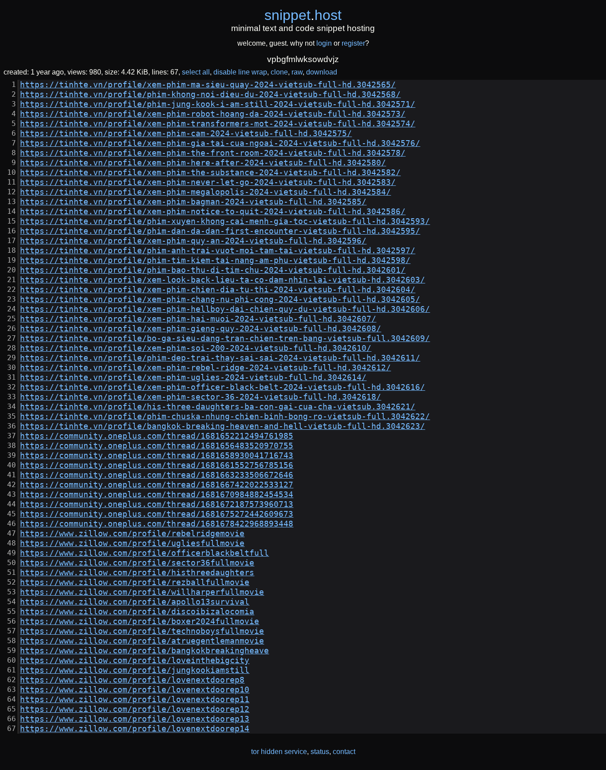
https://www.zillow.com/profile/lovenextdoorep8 (132, 680)
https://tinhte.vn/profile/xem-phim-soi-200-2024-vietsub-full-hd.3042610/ (195, 348)
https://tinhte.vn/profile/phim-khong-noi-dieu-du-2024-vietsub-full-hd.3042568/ (210, 94)
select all (196, 72)
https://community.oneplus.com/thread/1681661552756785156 (156, 465)
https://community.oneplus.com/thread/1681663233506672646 (156, 475)
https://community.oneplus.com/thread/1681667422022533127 (156, 484)
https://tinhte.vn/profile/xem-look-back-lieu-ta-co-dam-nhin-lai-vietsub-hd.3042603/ (222, 279)
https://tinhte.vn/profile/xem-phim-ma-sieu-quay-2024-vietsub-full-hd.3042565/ (208, 84)
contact (344, 751)
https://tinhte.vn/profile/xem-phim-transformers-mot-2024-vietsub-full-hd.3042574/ (217, 123)
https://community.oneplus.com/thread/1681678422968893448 (156, 523)
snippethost (303, 15)
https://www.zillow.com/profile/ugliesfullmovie (132, 543)
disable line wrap (240, 72)
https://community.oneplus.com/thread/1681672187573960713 (156, 504)
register (353, 43)
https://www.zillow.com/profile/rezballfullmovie (134, 582)
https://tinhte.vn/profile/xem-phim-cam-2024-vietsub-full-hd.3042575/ (186, 133)
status (320, 751)
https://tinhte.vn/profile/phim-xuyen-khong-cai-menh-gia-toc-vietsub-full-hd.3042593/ (225, 221)
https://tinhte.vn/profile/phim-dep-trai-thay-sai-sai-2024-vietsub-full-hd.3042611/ (220, 358)
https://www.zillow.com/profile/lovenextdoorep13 (134, 719)
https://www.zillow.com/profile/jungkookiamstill (134, 670)
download (321, 72)
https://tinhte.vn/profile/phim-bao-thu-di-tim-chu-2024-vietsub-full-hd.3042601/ (212, 270)
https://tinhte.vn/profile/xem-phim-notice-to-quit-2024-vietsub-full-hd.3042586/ (212, 211)
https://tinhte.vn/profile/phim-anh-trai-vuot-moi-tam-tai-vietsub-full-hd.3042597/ (217, 250)
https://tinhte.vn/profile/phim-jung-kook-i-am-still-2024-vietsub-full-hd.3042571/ (217, 104)
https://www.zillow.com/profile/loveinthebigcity (134, 660)
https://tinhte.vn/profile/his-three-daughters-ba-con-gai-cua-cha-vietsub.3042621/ (217, 406)
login (324, 43)
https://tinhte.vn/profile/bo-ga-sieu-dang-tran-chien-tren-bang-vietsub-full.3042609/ (225, 338)
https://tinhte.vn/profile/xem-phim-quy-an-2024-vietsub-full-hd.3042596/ (193, 240)
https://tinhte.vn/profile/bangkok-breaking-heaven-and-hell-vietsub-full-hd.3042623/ (222, 426)
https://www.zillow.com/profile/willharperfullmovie (142, 592)
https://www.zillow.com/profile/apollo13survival (134, 601)
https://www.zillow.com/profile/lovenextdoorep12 (134, 709)
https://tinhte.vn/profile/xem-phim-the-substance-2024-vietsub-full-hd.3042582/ (210, 172)
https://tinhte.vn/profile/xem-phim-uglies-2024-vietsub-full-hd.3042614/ (193, 377)
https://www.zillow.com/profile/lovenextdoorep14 (134, 728)
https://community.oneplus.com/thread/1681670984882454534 (156, 494)
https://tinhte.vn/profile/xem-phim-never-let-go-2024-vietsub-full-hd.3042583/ (208, 182)
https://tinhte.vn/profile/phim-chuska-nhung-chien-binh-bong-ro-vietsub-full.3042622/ (225, 416)
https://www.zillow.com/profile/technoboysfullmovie (142, 631)
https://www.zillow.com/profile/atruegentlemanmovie (142, 640)
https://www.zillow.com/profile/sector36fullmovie (137, 562)
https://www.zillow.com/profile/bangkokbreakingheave (144, 650)
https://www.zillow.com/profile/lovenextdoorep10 (134, 689)
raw (297, 72)
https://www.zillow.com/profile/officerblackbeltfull (144, 553)
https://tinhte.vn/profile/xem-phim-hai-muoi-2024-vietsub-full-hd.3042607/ (198, 318)
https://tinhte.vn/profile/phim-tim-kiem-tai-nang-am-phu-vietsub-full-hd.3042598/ (215, 260)
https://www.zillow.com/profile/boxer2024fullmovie (139, 621)
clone (279, 72)
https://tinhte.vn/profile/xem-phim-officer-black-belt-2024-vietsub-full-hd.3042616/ (222, 387)
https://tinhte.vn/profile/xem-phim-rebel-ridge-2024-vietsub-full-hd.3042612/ (205, 367)
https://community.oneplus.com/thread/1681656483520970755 (156, 445)
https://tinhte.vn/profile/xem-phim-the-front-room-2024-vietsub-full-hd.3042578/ (212, 153)
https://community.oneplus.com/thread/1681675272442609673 (156, 514)
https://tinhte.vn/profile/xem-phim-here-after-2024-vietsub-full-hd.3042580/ (203, 162)
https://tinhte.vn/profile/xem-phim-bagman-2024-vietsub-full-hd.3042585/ (193, 201)
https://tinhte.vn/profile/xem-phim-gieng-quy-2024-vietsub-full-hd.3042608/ (200, 328)
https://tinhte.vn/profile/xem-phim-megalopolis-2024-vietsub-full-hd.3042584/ (205, 192)
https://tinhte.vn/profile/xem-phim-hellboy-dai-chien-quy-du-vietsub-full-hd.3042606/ (225, 309)
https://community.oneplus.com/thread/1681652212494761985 (156, 436)
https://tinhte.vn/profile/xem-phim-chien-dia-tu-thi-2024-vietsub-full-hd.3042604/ (217, 289)
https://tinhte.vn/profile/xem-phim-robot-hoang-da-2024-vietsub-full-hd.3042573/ (212, 114)
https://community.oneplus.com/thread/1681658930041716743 (156, 455)
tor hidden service (279, 751)
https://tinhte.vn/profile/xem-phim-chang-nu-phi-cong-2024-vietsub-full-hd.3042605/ (220, 299)
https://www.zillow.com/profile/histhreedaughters (137, 572)
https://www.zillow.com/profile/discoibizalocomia (137, 611)
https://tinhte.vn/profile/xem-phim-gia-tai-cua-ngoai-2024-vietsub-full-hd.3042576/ (220, 143)
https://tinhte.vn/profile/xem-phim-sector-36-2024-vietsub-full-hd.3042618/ (200, 397)
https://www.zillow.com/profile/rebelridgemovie (132, 533)
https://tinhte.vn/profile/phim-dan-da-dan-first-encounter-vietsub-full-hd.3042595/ (220, 231)
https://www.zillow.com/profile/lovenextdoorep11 (134, 699)
